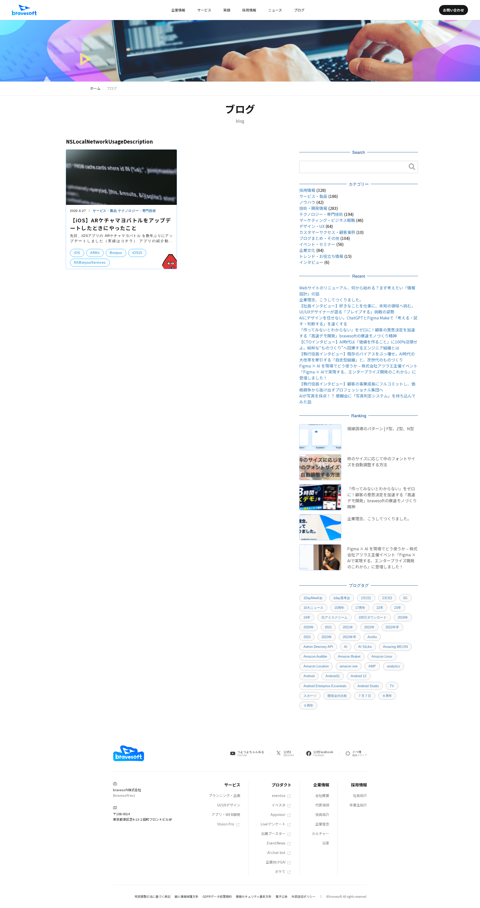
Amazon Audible (315, 656)
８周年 (387, 696)
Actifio (372, 637)
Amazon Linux (382, 656)
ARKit (95, 253)
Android (309, 676)
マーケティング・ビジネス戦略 (327, 220)
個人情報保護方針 (186, 896)
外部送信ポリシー (304, 896)
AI (345, 647)
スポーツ (310, 696)
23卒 (397, 608)
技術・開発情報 (313, 208)
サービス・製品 (105, 210)
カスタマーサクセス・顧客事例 (327, 232)
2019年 (403, 617)
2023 (307, 637)
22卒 (379, 608)
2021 (328, 627)
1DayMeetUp (313, 598)
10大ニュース (313, 608)
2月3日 (387, 598)
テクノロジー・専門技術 (137, 210)
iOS (77, 253)
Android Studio (368, 686)
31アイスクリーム (334, 617)
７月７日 (364, 696)
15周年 (339, 608)
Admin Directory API (318, 647)
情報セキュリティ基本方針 (254, 896)
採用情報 (307, 190)
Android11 (333, 676)
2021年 (348, 627)
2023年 (327, 637)
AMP (372, 666)
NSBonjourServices (90, 262)
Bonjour (116, 253)
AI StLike (365, 647)
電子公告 (282, 896)
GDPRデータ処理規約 (217, 896)
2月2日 (366, 598)
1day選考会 (341, 598)
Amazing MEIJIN (395, 647)
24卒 (307, 617)
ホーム (95, 88)
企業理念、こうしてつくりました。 (331, 300)
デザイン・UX (311, 226)
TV (392, 686)
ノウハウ (307, 202)
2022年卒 (392, 627)
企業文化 (307, 250)
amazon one (349, 666)
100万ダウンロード (372, 617)
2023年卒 (349, 637)
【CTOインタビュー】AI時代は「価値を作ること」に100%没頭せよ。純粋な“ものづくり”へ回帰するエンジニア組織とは (358, 345)
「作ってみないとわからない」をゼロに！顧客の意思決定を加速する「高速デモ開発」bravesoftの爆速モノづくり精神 (357, 333)
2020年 (309, 627)
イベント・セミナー (317, 244)
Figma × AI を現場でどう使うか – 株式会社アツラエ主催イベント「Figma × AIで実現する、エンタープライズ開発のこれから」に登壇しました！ (358, 372)
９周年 (308, 705)
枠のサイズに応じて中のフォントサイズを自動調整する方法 (381, 462)
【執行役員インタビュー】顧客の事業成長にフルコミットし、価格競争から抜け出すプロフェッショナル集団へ (357, 387)
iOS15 (137, 253)
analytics (393, 666)
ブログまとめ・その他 (319, 238)
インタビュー (311, 262)
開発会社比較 (337, 696)
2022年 (369, 627)
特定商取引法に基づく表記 (152, 896)
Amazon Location (316, 666)
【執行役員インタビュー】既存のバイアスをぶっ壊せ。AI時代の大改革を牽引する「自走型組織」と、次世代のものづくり (357, 357)
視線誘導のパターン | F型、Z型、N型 (380, 428)
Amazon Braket (349, 656)
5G (405, 598)
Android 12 (358, 676)
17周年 (360, 608)
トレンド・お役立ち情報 (321, 256)
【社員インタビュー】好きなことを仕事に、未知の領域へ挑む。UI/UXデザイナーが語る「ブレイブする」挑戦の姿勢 (357, 309)
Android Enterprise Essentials (325, 686)
